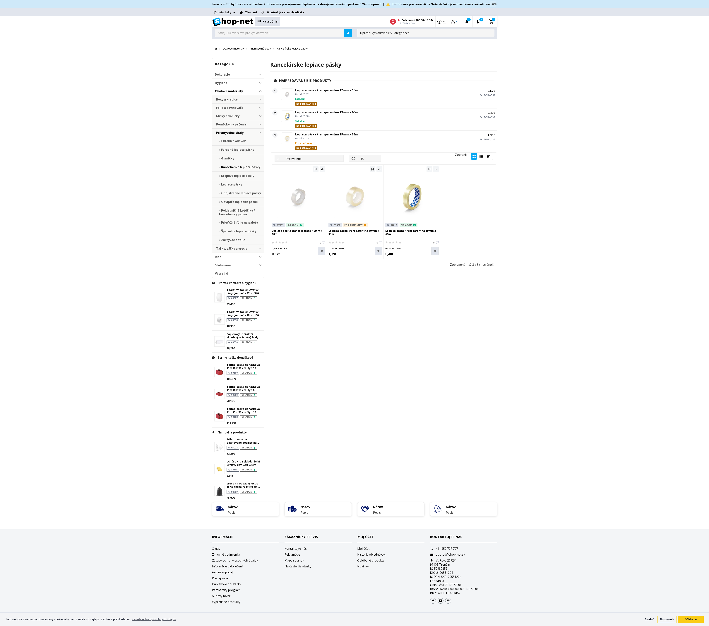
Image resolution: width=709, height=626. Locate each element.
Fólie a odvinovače (229, 108)
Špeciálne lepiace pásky (238, 231)
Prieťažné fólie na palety (239, 222)
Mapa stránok (294, 560)
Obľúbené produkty (370, 560)
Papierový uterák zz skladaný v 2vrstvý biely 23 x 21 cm (244, 335)
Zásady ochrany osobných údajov (235, 560)
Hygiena (221, 83)
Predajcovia (220, 578)
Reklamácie (292, 554)
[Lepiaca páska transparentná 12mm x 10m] (287, 94)
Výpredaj (221, 273)
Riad (218, 257)
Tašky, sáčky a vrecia (231, 248)
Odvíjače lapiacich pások (239, 202)
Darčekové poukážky (226, 584)
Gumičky (227, 158)
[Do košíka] (321, 251)
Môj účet (363, 549)
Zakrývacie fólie (233, 240)
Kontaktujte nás (296, 549)
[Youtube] (440, 601)
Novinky (363, 566)
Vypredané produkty (226, 602)
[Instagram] (448, 601)
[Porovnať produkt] (322, 169)
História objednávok (371, 554)
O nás (216, 549)
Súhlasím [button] (691, 619)
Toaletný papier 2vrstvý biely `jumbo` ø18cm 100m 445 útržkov (244, 313)
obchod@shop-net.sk (450, 554)
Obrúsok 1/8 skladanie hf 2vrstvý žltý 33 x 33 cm (243, 463)
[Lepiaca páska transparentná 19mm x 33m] (287, 138)
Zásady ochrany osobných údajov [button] (154, 619)
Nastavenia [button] (667, 619)
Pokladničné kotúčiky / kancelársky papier (237, 212)
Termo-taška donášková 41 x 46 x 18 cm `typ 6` (243, 388)
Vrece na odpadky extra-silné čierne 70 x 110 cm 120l (243, 485)
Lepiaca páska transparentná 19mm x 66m (326, 112)
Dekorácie (222, 74)
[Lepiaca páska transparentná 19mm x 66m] (287, 116)
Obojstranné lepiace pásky (241, 193)
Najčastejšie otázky (298, 566)
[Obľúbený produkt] (315, 169)
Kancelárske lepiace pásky (292, 48)
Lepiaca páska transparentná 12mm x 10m (326, 90)
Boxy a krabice (227, 99)
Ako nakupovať (222, 572)
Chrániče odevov (233, 141)
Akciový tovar (221, 596)
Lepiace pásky (231, 184)
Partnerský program (226, 590)
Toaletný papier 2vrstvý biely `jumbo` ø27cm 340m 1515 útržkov (244, 291)
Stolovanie (223, 265)
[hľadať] (348, 33)
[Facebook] (433, 601)
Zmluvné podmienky (226, 554)
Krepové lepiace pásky (237, 176)
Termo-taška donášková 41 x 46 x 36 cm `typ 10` (243, 366)
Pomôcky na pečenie (231, 124)
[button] (260, 74)
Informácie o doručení (227, 566)
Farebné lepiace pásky (237, 150)
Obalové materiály (233, 48)
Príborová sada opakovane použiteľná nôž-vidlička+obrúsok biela (242, 441)
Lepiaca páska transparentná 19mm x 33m (326, 134)
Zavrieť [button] (649, 619)
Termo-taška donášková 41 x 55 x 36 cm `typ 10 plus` (243, 410)
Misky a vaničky (227, 116)
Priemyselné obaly (260, 48)
